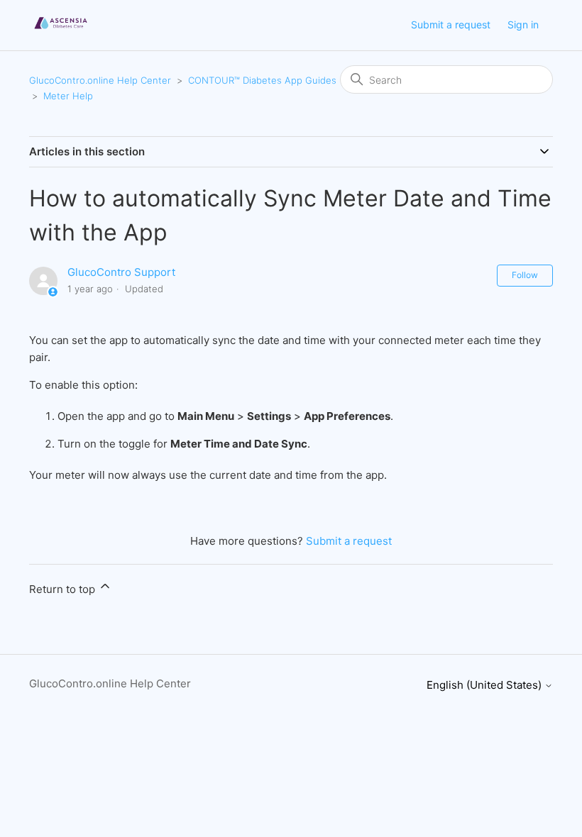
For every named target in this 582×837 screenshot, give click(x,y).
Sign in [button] (523, 24)
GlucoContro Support (121, 272)
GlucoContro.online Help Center (100, 80)
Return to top (63, 589)
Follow (525, 275)
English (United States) (485, 685)
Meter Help (68, 95)
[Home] (60, 32)
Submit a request (450, 24)
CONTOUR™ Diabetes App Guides (262, 80)
